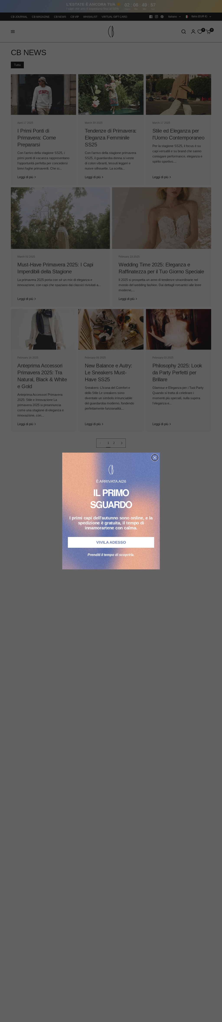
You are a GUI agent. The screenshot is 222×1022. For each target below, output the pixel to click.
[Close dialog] (155, 457)
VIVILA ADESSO (111, 542)
